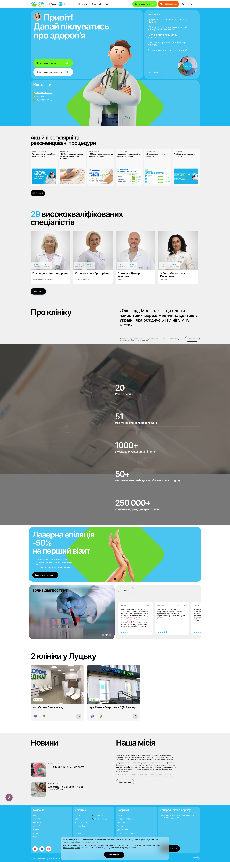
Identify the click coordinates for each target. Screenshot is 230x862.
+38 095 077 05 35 (43, 96)
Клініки (78, 833)
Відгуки (35, 833)
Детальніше (192, 339)
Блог (34, 815)
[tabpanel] (115, 103)
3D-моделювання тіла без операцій (167, 50)
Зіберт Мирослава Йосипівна (172, 275)
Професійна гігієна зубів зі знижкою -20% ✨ (167, 20)
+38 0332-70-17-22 (43, 93)
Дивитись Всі (126, 590)
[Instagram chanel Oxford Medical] (48, 849)
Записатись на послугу (45, 575)
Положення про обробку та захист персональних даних (51, 859)
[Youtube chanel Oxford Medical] (35, 849)
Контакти (36, 819)
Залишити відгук (170, 848)
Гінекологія (122, 815)
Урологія (121, 826)
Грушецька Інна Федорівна (50, 273)
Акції (107, 4)
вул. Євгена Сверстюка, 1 (49, 707)
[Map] (44, 716)
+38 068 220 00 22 (43, 100)
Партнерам (37, 822)
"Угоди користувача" (121, 845)
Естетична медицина (126, 833)
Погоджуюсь (114, 855)
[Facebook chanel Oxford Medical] (42, 849)
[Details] (78, 716)
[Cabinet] (190, 4)
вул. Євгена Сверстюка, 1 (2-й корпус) (113, 707)
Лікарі (94, 4)
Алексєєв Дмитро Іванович (129, 275)
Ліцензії (35, 830)
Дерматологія (123, 830)
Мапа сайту (80, 826)
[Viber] (35, 716)
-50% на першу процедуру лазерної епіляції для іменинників (167, 28)
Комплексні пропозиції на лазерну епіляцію (166, 43)
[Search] (183, 4)
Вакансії (36, 826)
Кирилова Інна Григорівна (92, 273)
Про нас (35, 837)
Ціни (101, 4)
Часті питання (81, 822)
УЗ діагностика (124, 819)
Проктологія (122, 822)
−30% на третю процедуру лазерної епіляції (162, 36)
